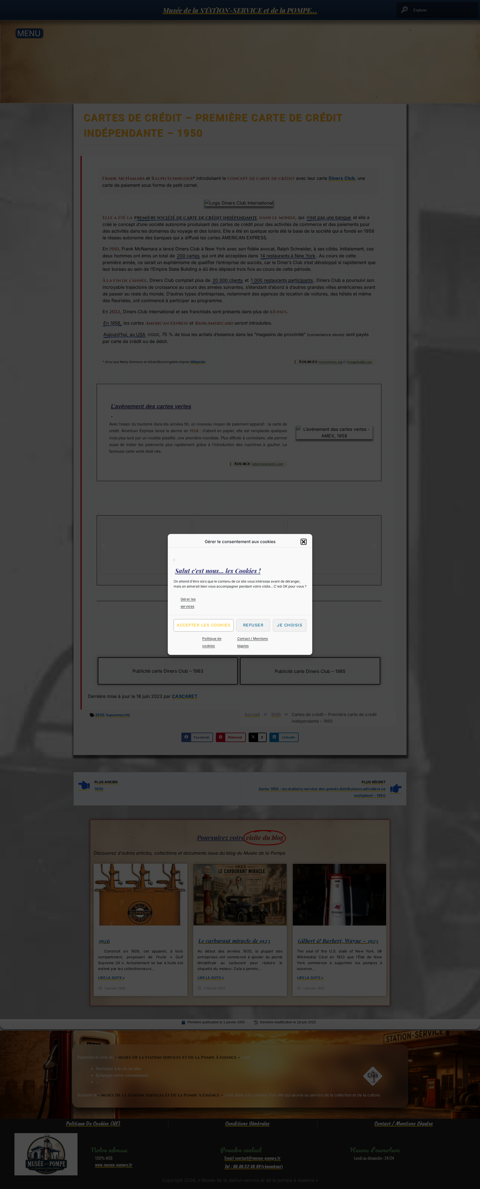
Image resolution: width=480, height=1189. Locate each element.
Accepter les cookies (204, 625)
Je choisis (289, 625)
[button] (303, 541)
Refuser (253, 625)
